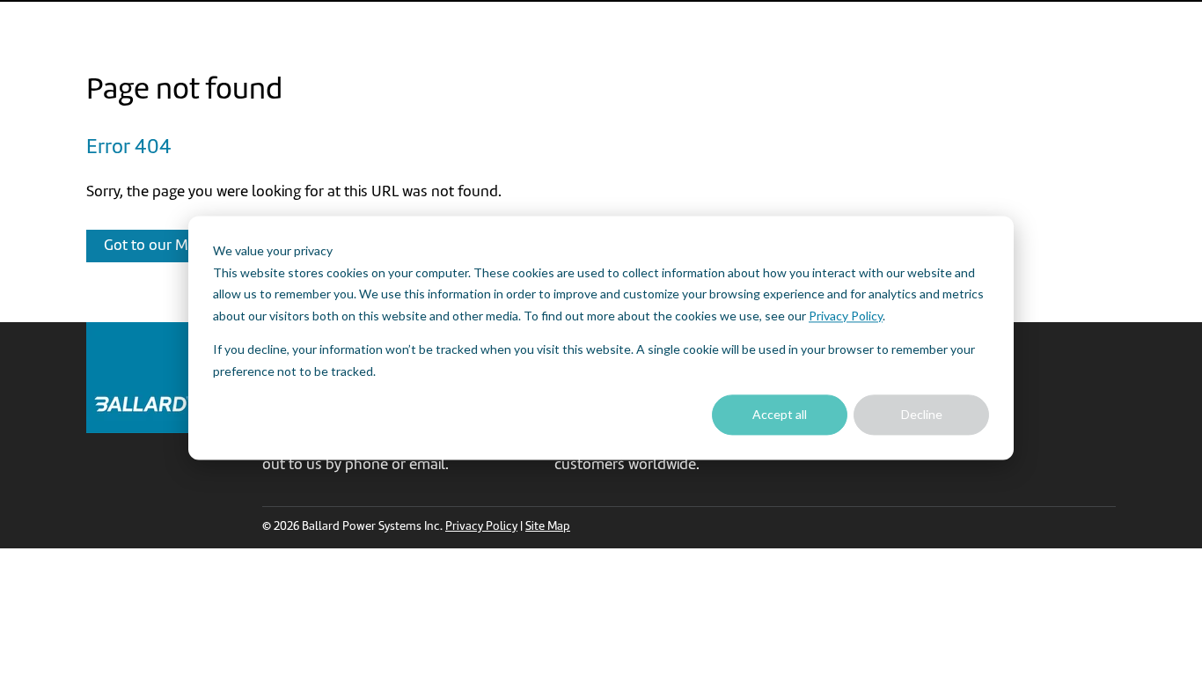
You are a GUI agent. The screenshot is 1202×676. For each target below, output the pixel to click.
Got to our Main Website (184, 246)
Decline (921, 414)
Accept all (779, 414)
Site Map (547, 527)
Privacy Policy (846, 315)
